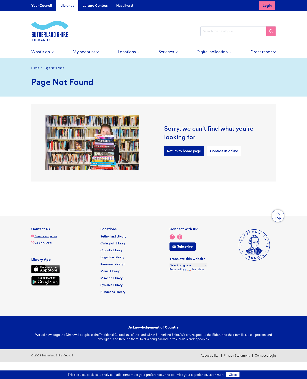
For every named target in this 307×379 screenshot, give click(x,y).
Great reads (265, 53)
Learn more (216, 375)
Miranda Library (111, 278)
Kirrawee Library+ (112, 264)
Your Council (41, 5)
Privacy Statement (237, 355)
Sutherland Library (113, 236)
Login (267, 5)
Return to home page (184, 151)
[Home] (50, 31)
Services (170, 53)
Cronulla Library (111, 250)
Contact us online (224, 151)
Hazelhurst (124, 5)
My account (87, 53)
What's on (44, 53)
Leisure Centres (95, 5)
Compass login (265, 355)
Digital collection (216, 53)
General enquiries (45, 236)
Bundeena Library (112, 292)
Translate (198, 269)
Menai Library (110, 271)
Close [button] (233, 375)
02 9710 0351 (43, 242)
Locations (131, 53)
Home (35, 68)
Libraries (67, 5)
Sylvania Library (111, 285)
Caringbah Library (113, 243)
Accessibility (210, 355)
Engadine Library (112, 257)
